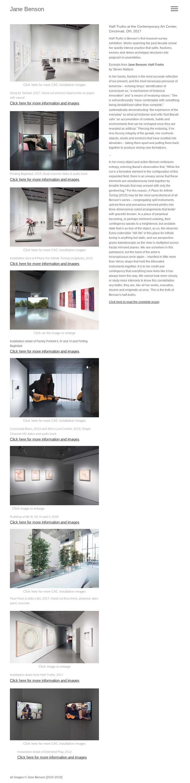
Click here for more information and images (44, 103)
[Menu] (174, 9)
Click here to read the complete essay (134, 302)
